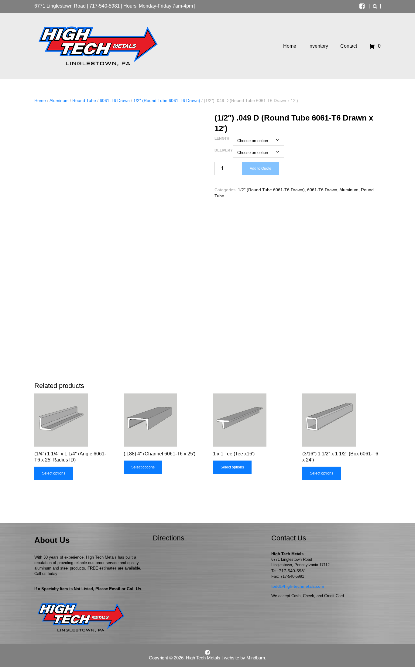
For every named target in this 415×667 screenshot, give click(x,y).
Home (40, 100)
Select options (53, 473)
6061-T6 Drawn (115, 100)
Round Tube (84, 100)
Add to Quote (260, 168)
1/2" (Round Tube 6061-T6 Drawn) (166, 100)
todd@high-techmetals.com (297, 586)
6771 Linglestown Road (60, 6)
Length (221, 138)
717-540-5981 (104, 6)
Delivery (223, 150)
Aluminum (59, 100)
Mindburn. (256, 657)
